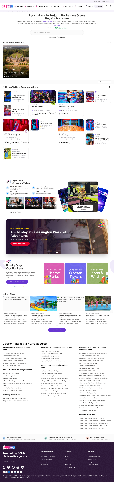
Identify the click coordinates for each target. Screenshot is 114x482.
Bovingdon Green (30, 11)
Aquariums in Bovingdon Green (50, 351)
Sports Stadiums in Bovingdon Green (51, 383)
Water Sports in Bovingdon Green (12, 390)
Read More (57, 25)
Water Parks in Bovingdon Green (12, 388)
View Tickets (52, 37)
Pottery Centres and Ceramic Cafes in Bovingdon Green (95, 395)
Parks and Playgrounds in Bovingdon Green (15, 363)
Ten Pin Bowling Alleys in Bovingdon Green (91, 405)
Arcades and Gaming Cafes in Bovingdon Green (93, 353)
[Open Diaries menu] (60, 6)
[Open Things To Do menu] (49, 6)
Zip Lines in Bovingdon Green (11, 365)
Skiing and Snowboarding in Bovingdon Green (92, 400)
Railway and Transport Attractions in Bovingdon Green (56, 381)
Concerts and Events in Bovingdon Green (91, 360)
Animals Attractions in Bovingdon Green (56, 347)
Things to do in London (47, 454)
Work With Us (106, 1)
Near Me (100, 6)
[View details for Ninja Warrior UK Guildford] (16, 132)
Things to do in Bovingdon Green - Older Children (93, 425)
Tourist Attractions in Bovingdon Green (52, 391)
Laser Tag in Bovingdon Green (87, 390)
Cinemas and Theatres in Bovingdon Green (91, 358)
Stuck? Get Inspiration (46, 459)
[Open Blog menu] (92, 6)
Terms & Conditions (93, 464)
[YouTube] (22, 467)
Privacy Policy (91, 462)
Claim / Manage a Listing (94, 456)
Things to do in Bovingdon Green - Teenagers (92, 428)
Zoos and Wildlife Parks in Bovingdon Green (53, 361)
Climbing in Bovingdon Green (11, 355)
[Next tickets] (57, 203)
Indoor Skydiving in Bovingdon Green (89, 380)
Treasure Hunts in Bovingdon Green (51, 396)
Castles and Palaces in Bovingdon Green (52, 371)
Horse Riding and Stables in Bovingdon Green (92, 375)
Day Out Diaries (69, 454)
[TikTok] (13, 467)
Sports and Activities (42, 11)
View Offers (62, 37)
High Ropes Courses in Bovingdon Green (14, 358)
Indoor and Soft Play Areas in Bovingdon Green (92, 383)
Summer (20, 6)
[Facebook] (4, 467)
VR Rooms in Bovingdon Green (87, 410)
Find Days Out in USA (70, 467)
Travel (79, 6)
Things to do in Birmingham (48, 456)
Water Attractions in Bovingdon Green (17, 370)
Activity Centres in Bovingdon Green (13, 353)
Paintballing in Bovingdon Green (88, 393)
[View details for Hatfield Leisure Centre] (71, 132)
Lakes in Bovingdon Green (10, 376)
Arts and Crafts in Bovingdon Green (89, 355)
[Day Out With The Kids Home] (7, 6)
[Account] (111, 6)
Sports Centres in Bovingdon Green (89, 403)
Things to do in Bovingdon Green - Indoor (15, 398)
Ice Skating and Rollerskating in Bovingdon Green (93, 378)
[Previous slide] (108, 42)
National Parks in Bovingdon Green (13, 360)
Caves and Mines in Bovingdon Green (51, 373)
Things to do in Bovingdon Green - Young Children (93, 423)
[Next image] (54, 96)
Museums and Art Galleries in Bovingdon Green (54, 378)
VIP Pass (68, 6)
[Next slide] (110, 42)
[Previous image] (32, 96)
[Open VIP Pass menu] (72, 6)
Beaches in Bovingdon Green (11, 373)
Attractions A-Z (45, 462)
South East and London (8, 11)
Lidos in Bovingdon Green (10, 378)
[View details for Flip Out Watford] (43, 103)
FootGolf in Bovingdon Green (87, 370)
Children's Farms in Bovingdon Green (51, 353)
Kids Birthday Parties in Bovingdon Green (91, 388)
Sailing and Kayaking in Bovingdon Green (15, 381)
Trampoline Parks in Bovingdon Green (90, 408)
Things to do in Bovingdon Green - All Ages (91, 418)
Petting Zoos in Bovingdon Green (50, 356)
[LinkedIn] (8, 467)
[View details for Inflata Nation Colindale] (71, 103)
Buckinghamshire (20, 11)
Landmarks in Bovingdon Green (50, 376)
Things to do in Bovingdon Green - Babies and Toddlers (95, 420)
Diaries (56, 6)
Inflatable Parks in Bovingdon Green (89, 385)
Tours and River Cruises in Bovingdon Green (53, 393)
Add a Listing (97, 1)
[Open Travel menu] (83, 6)
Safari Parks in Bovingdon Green (50, 358)
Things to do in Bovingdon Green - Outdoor (15, 400)
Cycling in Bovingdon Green (87, 365)
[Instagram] (17, 467)
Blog (89, 6)
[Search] (106, 6)
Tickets (29, 6)
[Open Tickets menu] (33, 6)
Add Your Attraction (93, 459)
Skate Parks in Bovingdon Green (88, 398)
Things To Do (43, 6)
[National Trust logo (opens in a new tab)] (61, 28)
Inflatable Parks (53, 11)
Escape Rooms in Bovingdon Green (89, 368)
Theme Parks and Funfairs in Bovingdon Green (54, 388)
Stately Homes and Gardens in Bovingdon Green (55, 386)
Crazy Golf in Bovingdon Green (88, 363)
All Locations (44, 464)
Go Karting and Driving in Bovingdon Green (91, 373)
